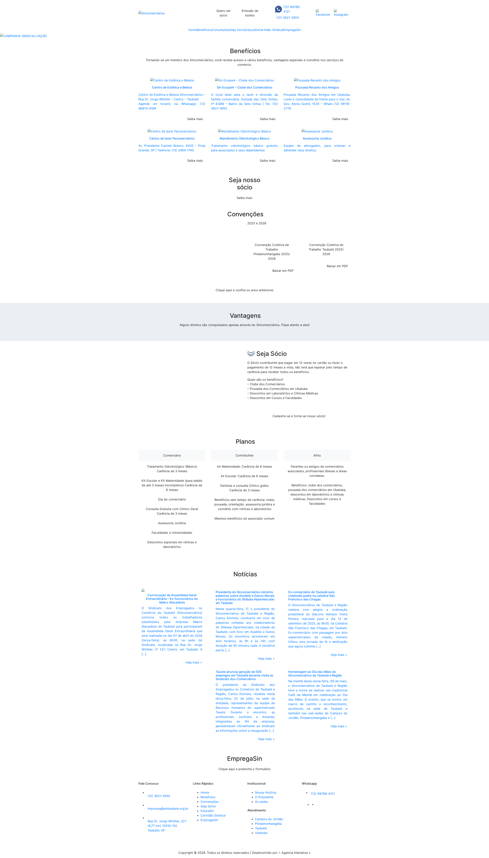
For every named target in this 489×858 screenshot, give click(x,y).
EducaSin (251, 30)
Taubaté (261, 828)
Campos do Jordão (269, 819)
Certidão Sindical (270, 30)
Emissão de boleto (250, 13)
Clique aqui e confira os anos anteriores (244, 290)
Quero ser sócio (223, 13)
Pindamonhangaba (268, 824)
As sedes (261, 802)
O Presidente (264, 797)
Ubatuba (261, 833)
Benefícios (204, 30)
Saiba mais (244, 198)
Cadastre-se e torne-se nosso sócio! (299, 416)
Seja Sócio (237, 30)
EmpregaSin (292, 30)
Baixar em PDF (283, 270)
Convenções (221, 30)
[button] (36, 36)
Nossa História (265, 792)
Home (192, 30)
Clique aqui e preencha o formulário (244, 769)
